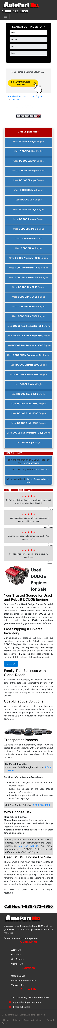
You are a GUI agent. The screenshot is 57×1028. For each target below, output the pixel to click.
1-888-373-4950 (15, 11)
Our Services (17, 959)
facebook (9, 938)
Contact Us (17, 963)
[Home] (22, 5)
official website (31, 463)
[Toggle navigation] (6, 16)
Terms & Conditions (33, 1020)
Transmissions (18, 985)
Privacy (16, 1020)
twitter (17, 938)
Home (6, 1020)
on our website (27, 846)
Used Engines (18, 976)
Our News (16, 954)
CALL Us (11, 663)
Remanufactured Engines (23, 980)
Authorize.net (42, 469)
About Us (16, 949)
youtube (25, 938)
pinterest (34, 938)
